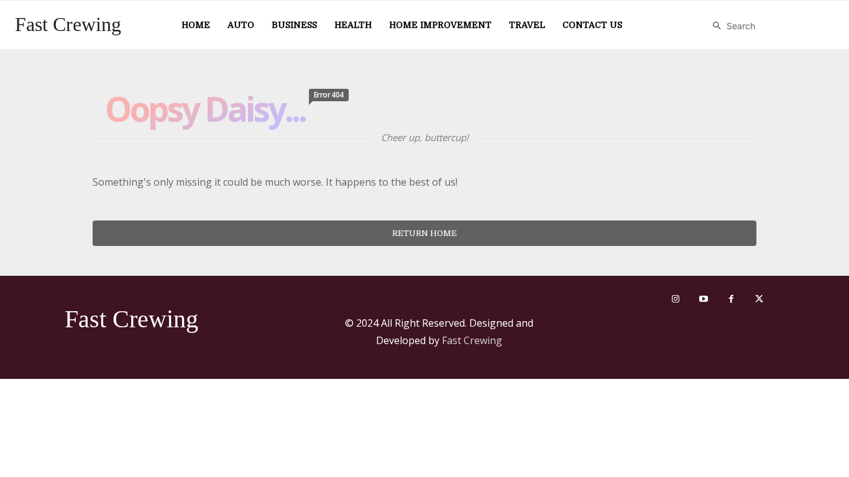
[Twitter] (759, 299)
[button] (731, 26)
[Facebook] (731, 299)
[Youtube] (703, 299)
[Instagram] (675, 299)
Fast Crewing (472, 340)
